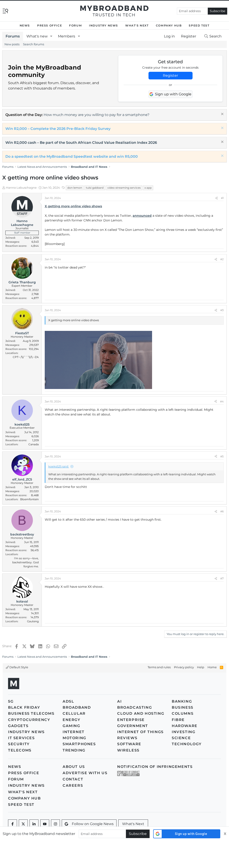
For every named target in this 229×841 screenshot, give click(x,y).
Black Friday (24, 707)
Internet (74, 732)
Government (132, 726)
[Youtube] (44, 823)
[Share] (216, 198)
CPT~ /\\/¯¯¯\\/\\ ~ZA (26, 357)
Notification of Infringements (155, 767)
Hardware (184, 726)
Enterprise (131, 720)
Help (200, 667)
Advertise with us (85, 773)
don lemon (74, 187)
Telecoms (20, 750)
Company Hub (169, 25)
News (25, 25)
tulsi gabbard (95, 187)
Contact (73, 779)
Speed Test (199, 25)
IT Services (21, 738)
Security (19, 744)
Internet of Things (140, 732)
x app (148, 187)
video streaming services (124, 187)
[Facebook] (12, 823)
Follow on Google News (93, 824)
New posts (11, 44)
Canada (33, 444)
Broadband (77, 707)
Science (181, 738)
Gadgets (18, 726)
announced (142, 216)
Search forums (33, 44)
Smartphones (79, 744)
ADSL (68, 701)
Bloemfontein (29, 499)
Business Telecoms (31, 713)
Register (170, 75)
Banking (182, 701)
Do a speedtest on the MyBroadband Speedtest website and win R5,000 (71, 156)
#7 (222, 578)
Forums (13, 36)
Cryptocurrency (29, 720)
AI (119, 701)
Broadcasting (134, 707)
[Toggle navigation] (5, 11)
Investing (183, 732)
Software (129, 744)
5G (10, 701)
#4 (222, 401)
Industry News (103, 25)
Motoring (74, 738)
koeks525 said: (58, 466)
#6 (222, 511)
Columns (182, 713)
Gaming (71, 726)
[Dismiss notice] (222, 114)
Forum (75, 25)
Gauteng (33, 621)
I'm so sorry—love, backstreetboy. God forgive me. (25, 562)
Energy (72, 720)
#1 (222, 198)
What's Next (137, 25)
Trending (74, 750)
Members (66, 36)
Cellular (74, 713)
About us (74, 767)
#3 (222, 310)
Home (212, 667)
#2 (222, 259)
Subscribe (217, 11)
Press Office (49, 25)
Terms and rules (159, 667)
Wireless (128, 750)
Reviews (127, 738)
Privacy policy (184, 667)
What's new (37, 36)
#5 (222, 456)
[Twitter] (23, 823)
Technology (187, 744)
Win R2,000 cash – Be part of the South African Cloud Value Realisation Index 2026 (81, 142)
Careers (73, 785)
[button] (51, 36)
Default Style (18, 667)
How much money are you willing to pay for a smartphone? (96, 115)
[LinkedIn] (34, 823)
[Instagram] (55, 823)
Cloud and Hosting (140, 713)
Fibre (178, 720)
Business (182, 707)
